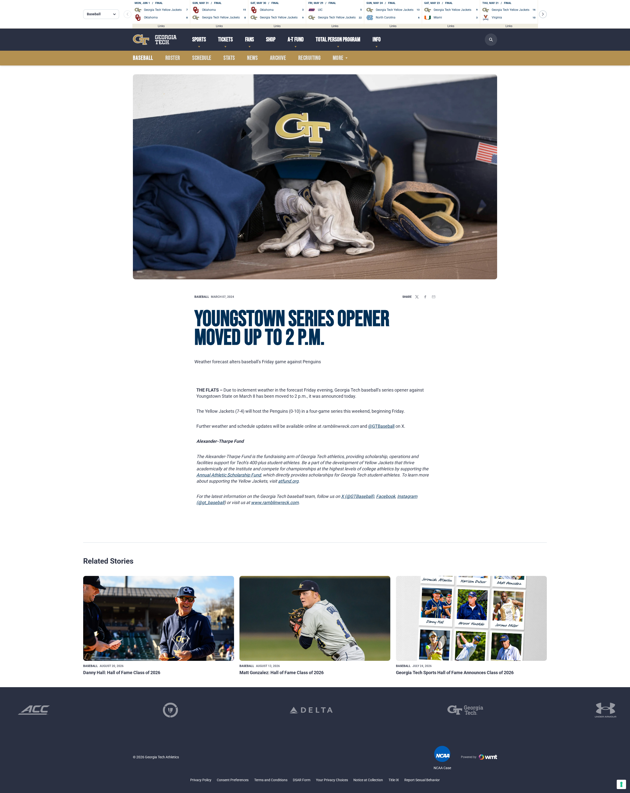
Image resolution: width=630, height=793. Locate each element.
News (252, 58)
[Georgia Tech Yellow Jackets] (155, 39)
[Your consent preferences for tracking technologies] (621, 784)
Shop (270, 39)
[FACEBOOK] (425, 297)
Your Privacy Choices (332, 780)
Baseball (201, 297)
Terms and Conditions (270, 780)
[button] (543, 14)
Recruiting (309, 58)
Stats (229, 58)
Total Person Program (338, 39)
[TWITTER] (417, 297)
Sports (199, 39)
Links (161, 26)
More (338, 58)
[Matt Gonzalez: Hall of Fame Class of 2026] (314, 618)
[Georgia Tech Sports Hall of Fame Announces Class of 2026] (471, 618)
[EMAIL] (434, 297)
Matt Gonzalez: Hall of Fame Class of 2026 (281, 672)
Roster (172, 58)
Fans (249, 39)
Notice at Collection (368, 780)
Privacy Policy (200, 780)
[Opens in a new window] (33, 710)
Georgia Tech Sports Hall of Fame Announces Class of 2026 (455, 672)
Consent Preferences (233, 780)
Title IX (394, 780)
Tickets (225, 39)
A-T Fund (296, 39)
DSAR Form (301, 780)
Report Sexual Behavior (422, 780)
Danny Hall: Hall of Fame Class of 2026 (121, 672)
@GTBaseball (381, 426)
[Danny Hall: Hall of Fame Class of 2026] (158, 618)
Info (377, 39)
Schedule (201, 58)
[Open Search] (491, 39)
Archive (278, 58)
